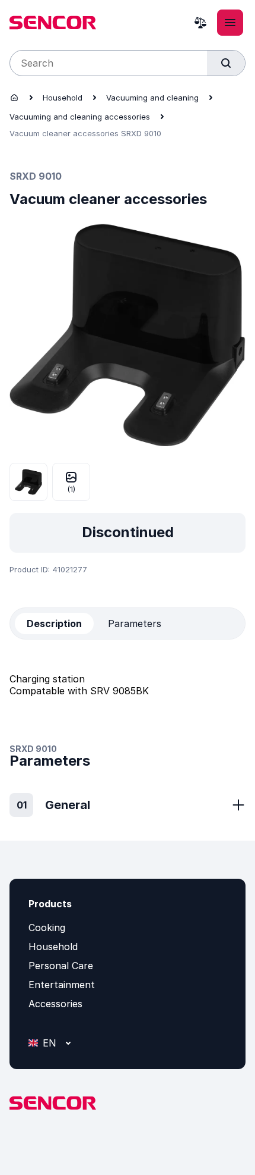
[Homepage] (14, 97)
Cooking (46, 927)
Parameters (134, 623)
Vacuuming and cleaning (152, 97)
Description (54, 623)
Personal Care (60, 966)
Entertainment (61, 985)
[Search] (226, 63)
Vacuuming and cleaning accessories (79, 116)
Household (62, 97)
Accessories (55, 1004)
